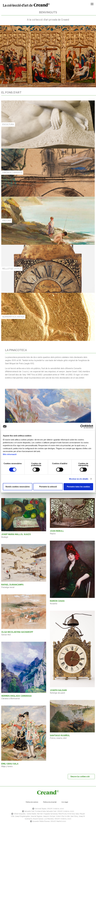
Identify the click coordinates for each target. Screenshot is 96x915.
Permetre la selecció (48, 487)
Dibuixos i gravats (12, 172)
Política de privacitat (49, 802)
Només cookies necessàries (18, 487)
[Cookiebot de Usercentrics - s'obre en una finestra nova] (82, 426)
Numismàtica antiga (13, 317)
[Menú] (92, 5)
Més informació (9, 454)
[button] (2, 56)
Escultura (8, 124)
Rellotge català (12, 269)
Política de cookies (32, 802)
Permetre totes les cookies (78, 487)
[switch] (36, 470)
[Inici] (26, 5)
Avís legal (65, 802)
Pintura (6, 220)
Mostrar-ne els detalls (78, 479)
